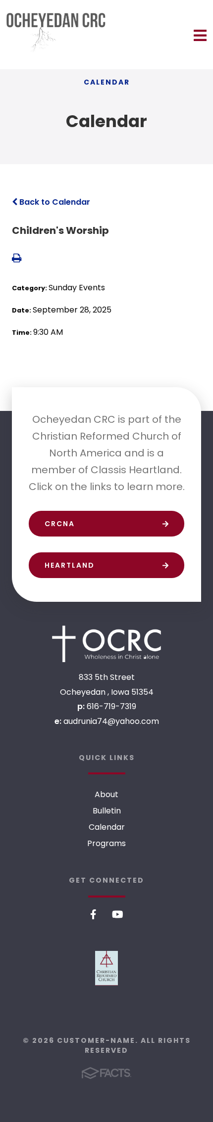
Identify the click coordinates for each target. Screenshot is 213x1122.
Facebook (93, 914)
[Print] (16, 259)
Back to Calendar (53, 202)
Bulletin (107, 810)
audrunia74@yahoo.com (111, 721)
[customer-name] (106, 644)
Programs (106, 843)
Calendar (107, 827)
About (106, 794)
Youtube (117, 914)
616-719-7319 (111, 706)
